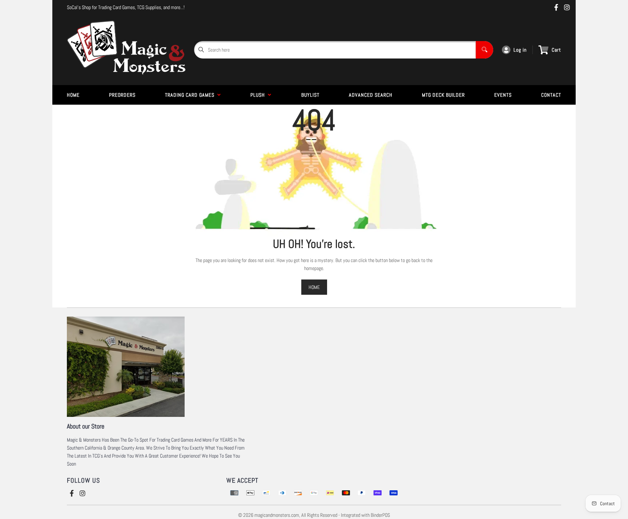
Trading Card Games (191, 95)
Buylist (310, 95)
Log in (520, 50)
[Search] (484, 50)
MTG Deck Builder (443, 95)
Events (503, 95)
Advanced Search (370, 95)
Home (73, 95)
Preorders (122, 95)
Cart (556, 50)
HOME (314, 287)
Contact (551, 95)
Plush (259, 95)
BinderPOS (380, 515)
